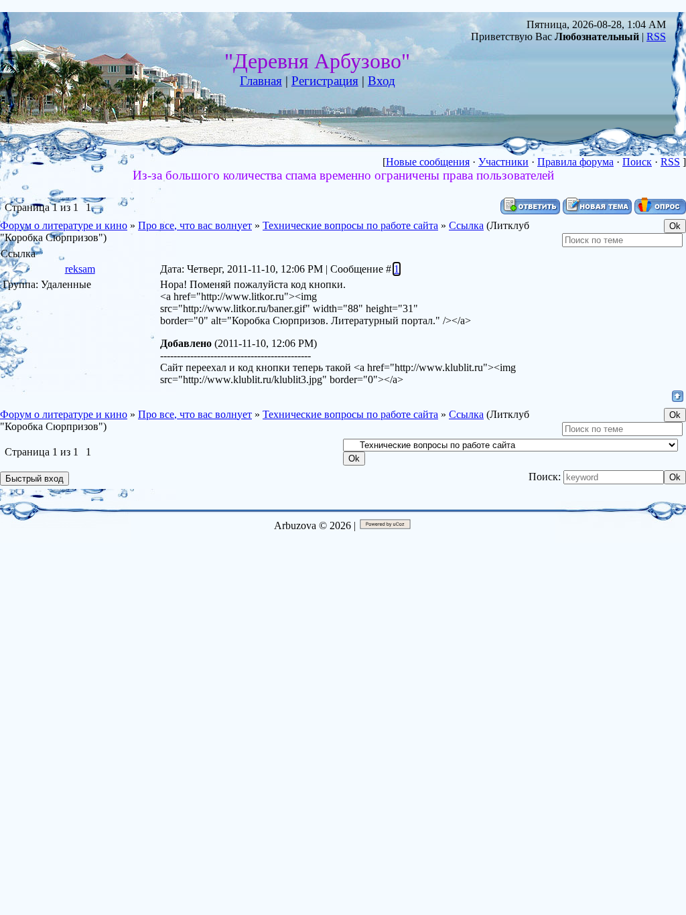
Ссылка (466, 225)
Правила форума (575, 161)
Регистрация (324, 81)
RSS (656, 36)
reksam (80, 269)
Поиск (637, 161)
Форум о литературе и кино (63, 225)
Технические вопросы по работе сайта (350, 225)
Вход (381, 81)
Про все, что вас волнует (195, 225)
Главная (261, 81)
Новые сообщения (428, 161)
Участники (503, 161)
